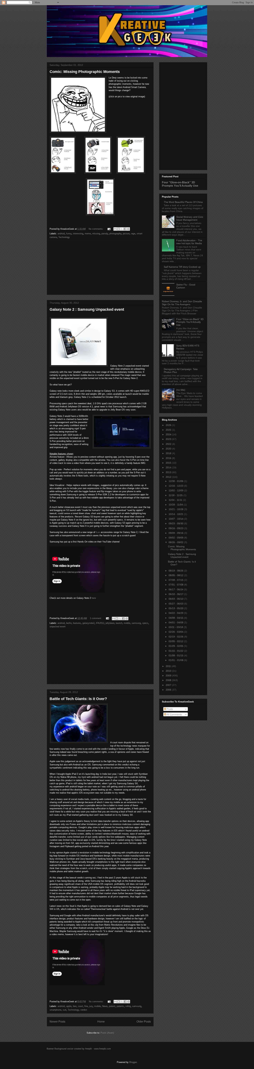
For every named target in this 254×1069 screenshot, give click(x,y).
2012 (169, 477)
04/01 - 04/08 (176, 622)
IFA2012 (100, 623)
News (105, 1006)
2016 (169, 458)
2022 (169, 444)
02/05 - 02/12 (176, 641)
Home (101, 1021)
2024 (169, 434)
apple (69, 1006)
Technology (64, 237)
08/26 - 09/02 (176, 542)
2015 (169, 462)
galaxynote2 (88, 623)
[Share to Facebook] (125, 229)
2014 (169, 467)
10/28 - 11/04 (176, 504)
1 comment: (96, 618)
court (80, 1006)
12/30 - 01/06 (176, 481)
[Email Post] (108, 229)
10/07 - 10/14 (176, 518)
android (61, 233)
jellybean (110, 623)
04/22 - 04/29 (176, 613)
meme (88, 233)
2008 (169, 680)
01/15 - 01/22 (176, 650)
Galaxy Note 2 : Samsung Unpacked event (87, 309)
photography (115, 233)
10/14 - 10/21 (176, 514)
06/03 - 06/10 (176, 598)
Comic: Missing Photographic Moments (85, 71)
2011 (169, 666)
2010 (169, 670)
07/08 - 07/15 (176, 580)
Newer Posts (57, 1021)
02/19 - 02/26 (176, 636)
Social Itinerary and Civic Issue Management (189, 218)
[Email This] (115, 229)
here (94, 598)
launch (119, 623)
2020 (169, 448)
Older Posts (144, 1021)
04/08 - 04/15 (176, 617)
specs (145, 623)
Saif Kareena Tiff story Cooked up (182, 266)
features (77, 623)
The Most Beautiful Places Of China (183, 202)
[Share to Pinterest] (128, 229)
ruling (128, 1006)
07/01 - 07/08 (176, 584)
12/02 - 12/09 (176, 490)
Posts (169, 709)
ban (75, 1006)
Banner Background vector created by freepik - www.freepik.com (79, 1048)
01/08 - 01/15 (176, 655)
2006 (169, 689)
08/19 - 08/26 (176, 570)
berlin (69, 623)
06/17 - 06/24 (176, 589)
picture (126, 233)
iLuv (98, 532)
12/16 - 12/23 (176, 485)
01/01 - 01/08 (176, 660)
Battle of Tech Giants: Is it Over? (78, 699)
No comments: (96, 229)
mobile (127, 623)
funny (69, 233)
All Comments (174, 714)
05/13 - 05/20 (176, 608)
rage (133, 233)
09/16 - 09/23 (176, 528)
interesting (78, 233)
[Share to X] (121, 229)
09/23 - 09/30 (176, 523)
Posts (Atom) (107, 1033)
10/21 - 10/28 (176, 509)
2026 (169, 425)
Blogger (133, 1062)
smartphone (55, 1010)
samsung (136, 623)
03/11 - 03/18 (176, 627)
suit (64, 1010)
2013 (169, 472)
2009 (169, 675)
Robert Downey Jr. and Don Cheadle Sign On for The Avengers (182, 303)
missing (96, 233)
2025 (169, 429)
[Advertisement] (100, 268)
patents (120, 1006)
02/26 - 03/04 (176, 631)
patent (112, 1006)
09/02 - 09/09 (176, 537)
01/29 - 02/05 (176, 646)
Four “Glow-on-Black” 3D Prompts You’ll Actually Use (180, 184)
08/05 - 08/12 (176, 575)
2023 (169, 439)
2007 (169, 685)
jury (91, 1006)
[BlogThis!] (118, 229)
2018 (169, 453)
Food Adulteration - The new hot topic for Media (189, 242)
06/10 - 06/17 (176, 594)
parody (104, 233)
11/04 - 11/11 (176, 500)
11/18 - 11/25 (176, 495)
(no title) (180, 389)
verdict (83, 1010)
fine (86, 1006)
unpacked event (57, 626)
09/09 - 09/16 (176, 533)
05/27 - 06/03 (176, 603)
